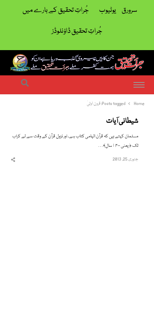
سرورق (129, 10)
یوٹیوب (107, 10)
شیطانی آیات (122, 121)
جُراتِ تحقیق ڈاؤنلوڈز (77, 31)
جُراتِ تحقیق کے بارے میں (56, 10)
